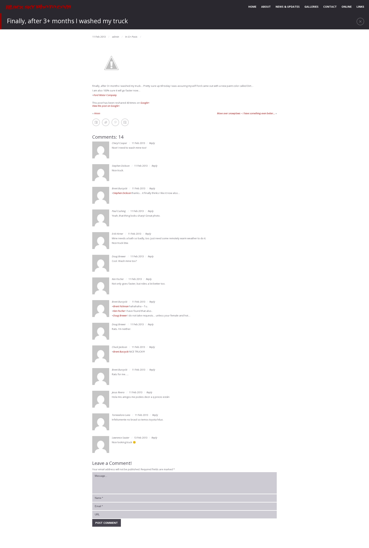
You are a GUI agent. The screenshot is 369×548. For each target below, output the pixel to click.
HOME (252, 6)
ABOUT (266, 6)
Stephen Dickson (121, 165)
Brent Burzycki (119, 188)
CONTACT (330, 6)
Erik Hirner (117, 233)
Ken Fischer (118, 279)
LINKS (360, 6)
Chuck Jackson (119, 347)
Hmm (97, 113)
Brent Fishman (121, 306)
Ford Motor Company (105, 95)
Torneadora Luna (121, 415)
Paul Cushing (119, 211)
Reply (152, 143)
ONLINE (347, 6)
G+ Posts (132, 36)
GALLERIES (311, 6)
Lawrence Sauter (120, 437)
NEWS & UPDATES (288, 6)
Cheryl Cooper (119, 143)
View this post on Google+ (106, 106)
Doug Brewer (119, 256)
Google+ (144, 102)
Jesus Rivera (118, 392)
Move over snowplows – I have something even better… (246, 113)
